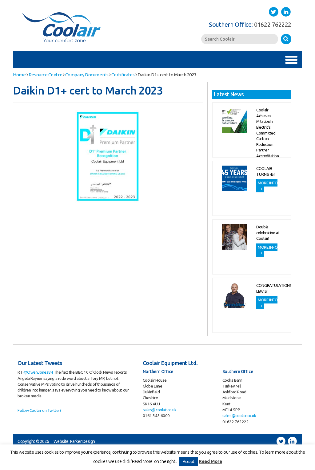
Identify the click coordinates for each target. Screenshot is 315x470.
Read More (210, 461)
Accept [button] (188, 461)
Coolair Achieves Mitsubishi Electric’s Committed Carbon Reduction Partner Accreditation (267, 133)
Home (19, 74)
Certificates (123, 74)
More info (267, 183)
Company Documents (86, 74)
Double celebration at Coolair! (267, 232)
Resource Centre (45, 74)
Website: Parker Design (74, 441)
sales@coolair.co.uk (159, 409)
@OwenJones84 (38, 372)
